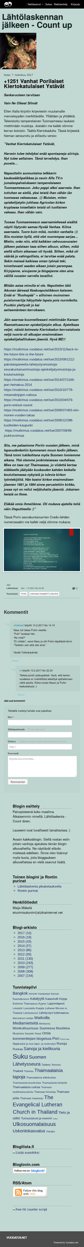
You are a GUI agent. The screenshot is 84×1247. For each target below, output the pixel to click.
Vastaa (15, 660)
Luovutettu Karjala (33, 1008)
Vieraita (50, 1131)
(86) (24, 950)
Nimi (11, 717)
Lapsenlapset (55, 1003)
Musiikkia (63, 1028)
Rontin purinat (28, 891)
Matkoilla (42, 1018)
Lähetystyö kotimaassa (54, 1012)
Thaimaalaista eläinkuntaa (41, 1077)
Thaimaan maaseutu (31, 1098)
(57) (24, 946)
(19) (24, 937)
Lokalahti (17, 1008)
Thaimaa (28, 1071)
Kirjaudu (75, 4)
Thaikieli (18, 1071)
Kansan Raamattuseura (44, 594)
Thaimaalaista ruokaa (26, 1087)
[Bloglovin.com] (29, 1170)
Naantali (29, 1033)
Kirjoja (63, 998)
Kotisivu (37, 741)
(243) (25, 963)
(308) (25, 971)
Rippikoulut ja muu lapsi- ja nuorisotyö (34, 1043)
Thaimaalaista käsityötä (54, 1083)
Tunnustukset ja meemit (36, 1118)
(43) (24, 941)
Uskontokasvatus (29, 1130)
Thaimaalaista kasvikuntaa (27, 1083)
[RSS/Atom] (30, 1192)
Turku (55, 1119)
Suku (20, 1056)
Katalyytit (37, 999)
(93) (24, 954)
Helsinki (33, 993)
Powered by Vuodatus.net (66, 1242)
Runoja (62, 1043)
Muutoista (18, 1033)
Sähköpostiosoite (26, 729)
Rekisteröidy (60, 4)
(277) (25, 967)
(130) (25, 958)
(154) (25, 976)
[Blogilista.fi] (26, 1152)
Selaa (49, 4)
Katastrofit (51, 998)
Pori (23, 594)
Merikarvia (44, 1023)
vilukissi (19, 625)
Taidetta (45, 1064)
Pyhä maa (64, 1039)
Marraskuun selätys (23, 1018)
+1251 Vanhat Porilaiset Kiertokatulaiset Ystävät (34, 83)
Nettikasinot (34, 4)
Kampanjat (44, 993)
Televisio (56, 1064)
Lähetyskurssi (30, 1013)
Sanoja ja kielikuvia (42, 1048)
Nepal (38, 1033)
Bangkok (20, 993)
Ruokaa (18, 1049)
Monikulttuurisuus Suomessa (34, 1028)
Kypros (42, 1003)
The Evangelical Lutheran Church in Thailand (37, 1105)
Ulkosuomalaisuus (34, 1124)
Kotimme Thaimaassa (25, 1003)
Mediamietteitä (25, 1023)
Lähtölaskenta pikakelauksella (39, 886)
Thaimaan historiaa (45, 1091)
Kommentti (13, 753)
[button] (42, 4)
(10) (24, 933)
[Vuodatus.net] (17, 1237)
